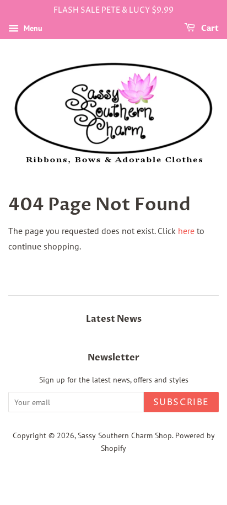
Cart (209, 28)
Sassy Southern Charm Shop (125, 435)
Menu (31, 28)
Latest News (114, 319)
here (186, 230)
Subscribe (181, 402)
